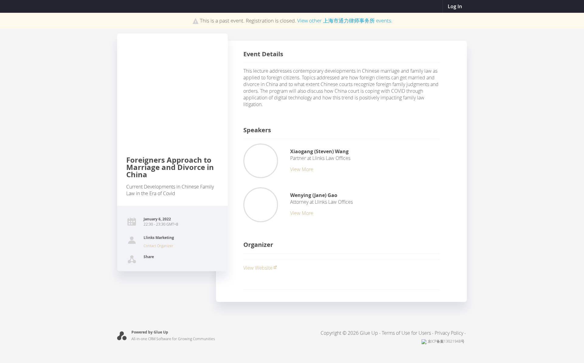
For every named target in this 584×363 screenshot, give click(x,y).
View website (258, 267)
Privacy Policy (449, 333)
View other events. (344, 20)
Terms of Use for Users (406, 333)
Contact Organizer (158, 245)
